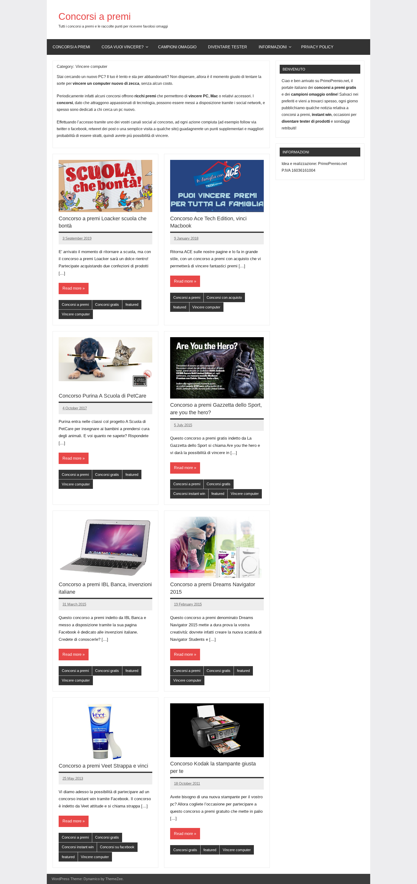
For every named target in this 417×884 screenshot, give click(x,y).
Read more (72, 288)
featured (131, 304)
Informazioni (273, 47)
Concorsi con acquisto (224, 297)
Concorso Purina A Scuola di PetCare (102, 396)
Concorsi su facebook (117, 847)
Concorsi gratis (107, 304)
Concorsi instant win (189, 494)
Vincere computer (76, 314)
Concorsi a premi (94, 16)
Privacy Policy (317, 47)
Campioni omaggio (177, 47)
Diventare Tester (227, 47)
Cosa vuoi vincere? (123, 47)
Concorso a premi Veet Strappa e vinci (103, 766)
